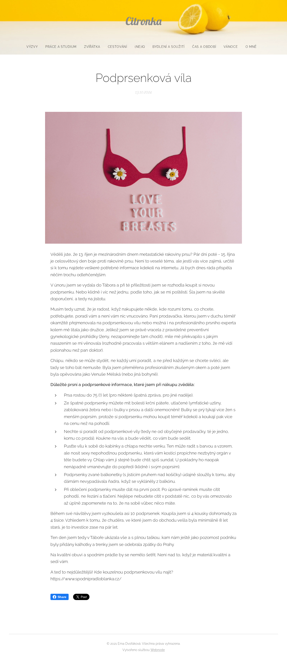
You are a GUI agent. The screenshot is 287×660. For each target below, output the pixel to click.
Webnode (157, 650)
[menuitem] (34, 46)
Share (62, 597)
